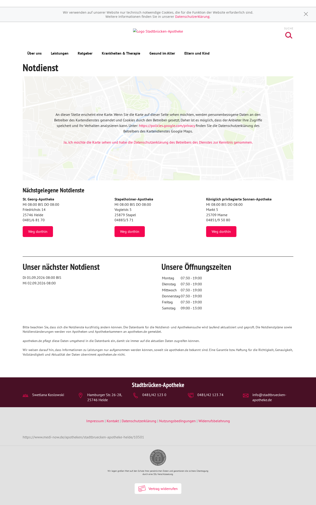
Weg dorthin (37, 231)
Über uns (34, 53)
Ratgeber (85, 53)
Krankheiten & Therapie (121, 53)
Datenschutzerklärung (192, 16)
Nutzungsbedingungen (177, 421)
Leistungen (59, 53)
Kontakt (113, 421)
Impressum (95, 421)
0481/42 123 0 (154, 394)
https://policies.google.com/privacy (167, 125)
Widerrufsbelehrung (214, 421)
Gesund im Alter (162, 53)
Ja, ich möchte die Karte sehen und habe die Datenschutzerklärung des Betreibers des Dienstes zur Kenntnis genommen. (158, 142)
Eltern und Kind (197, 53)
